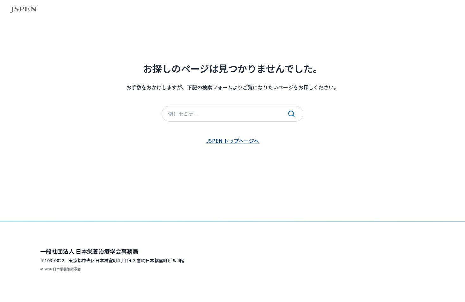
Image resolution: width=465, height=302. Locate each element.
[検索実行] (291, 113)
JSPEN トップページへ (232, 140)
